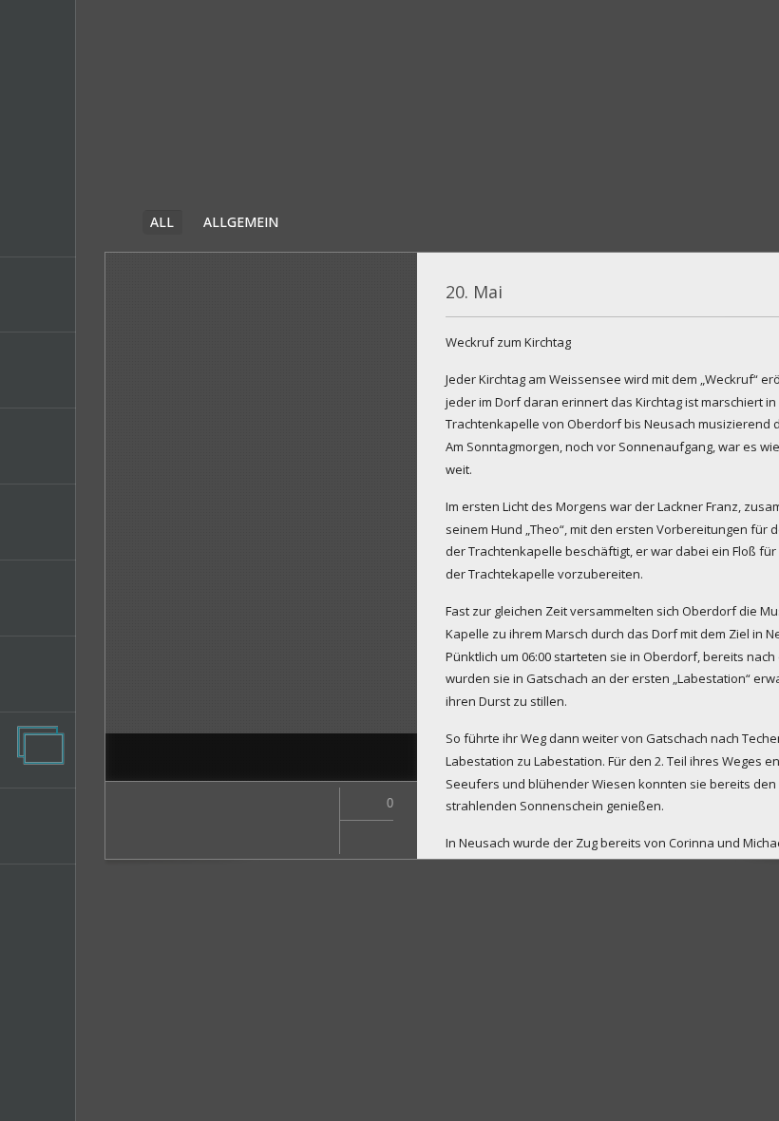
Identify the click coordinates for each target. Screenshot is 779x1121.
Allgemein (240, 222)
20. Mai (474, 291)
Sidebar (116, 221)
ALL (162, 222)
